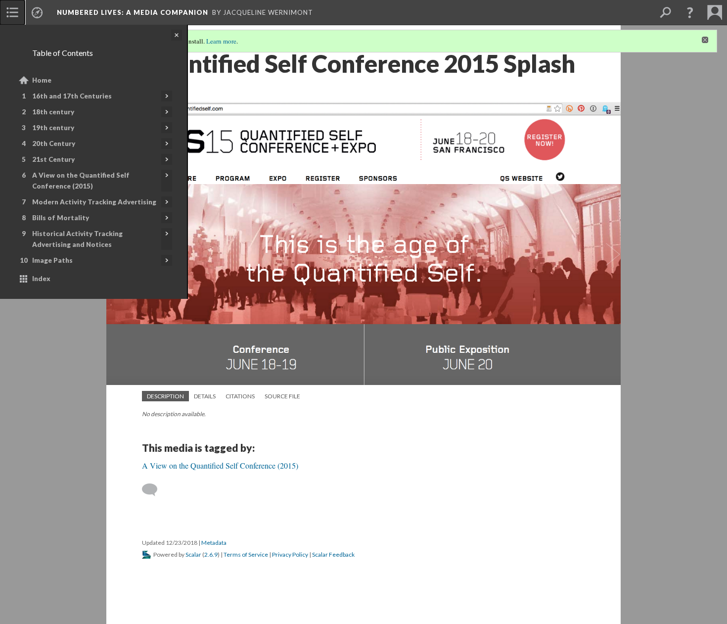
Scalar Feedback (333, 554)
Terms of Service (246, 554)
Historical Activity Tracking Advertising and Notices (77, 239)
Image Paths (52, 260)
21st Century (53, 159)
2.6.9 (211, 554)
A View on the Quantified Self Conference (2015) (81, 180)
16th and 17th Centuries (72, 96)
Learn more (221, 41)
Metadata (214, 542)
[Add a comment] (154, 489)
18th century (53, 112)
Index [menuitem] (41, 279)
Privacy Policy (290, 554)
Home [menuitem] (41, 80)
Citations (240, 396)
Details (205, 396)
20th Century (53, 143)
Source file (282, 396)
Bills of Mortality (60, 218)
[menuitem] (12, 12)
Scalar (193, 554)
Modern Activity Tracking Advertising (94, 202)
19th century (53, 128)
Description (165, 396)
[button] (690, 12)
